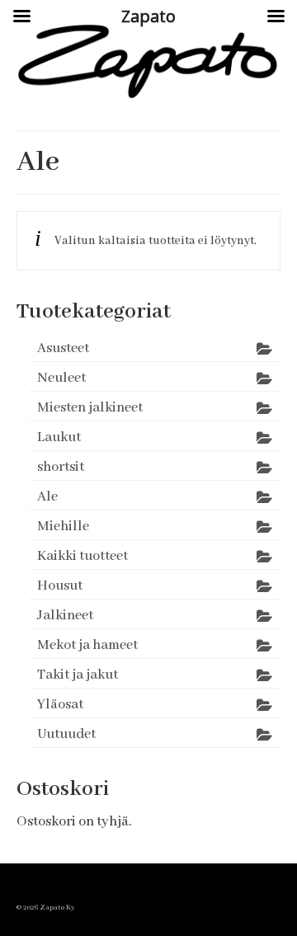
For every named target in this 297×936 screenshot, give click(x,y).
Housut (59, 586)
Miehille (63, 526)
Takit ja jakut (77, 675)
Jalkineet (65, 615)
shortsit (60, 467)
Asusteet (63, 348)
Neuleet (61, 378)
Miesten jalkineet (90, 407)
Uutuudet (66, 734)
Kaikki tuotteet (82, 556)
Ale (47, 497)
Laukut (59, 437)
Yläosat (60, 704)
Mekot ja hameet (87, 645)
